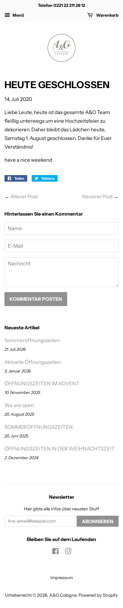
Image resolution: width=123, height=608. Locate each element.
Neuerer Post (97, 196)
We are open (19, 405)
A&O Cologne (62, 595)
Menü (18, 15)
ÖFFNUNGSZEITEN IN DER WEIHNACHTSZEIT (59, 449)
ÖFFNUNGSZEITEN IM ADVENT (41, 383)
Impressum (61, 577)
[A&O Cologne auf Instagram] (68, 552)
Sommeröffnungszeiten (32, 340)
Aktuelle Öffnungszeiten (32, 362)
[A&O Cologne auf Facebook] (55, 552)
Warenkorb (107, 15)
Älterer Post (24, 196)
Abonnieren (97, 521)
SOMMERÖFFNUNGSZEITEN (38, 427)
